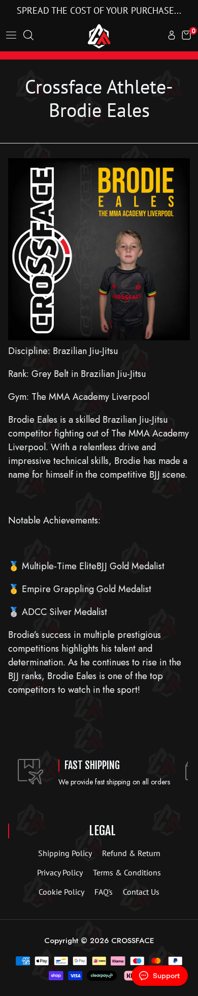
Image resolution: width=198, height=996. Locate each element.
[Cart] (186, 36)
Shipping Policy (65, 853)
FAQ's (103, 892)
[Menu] (11, 36)
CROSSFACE (132, 940)
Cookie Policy (61, 892)
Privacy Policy (60, 872)
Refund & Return (131, 853)
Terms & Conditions (127, 872)
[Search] (28, 36)
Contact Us (141, 892)
